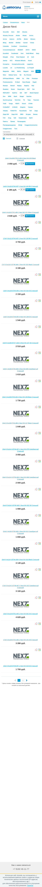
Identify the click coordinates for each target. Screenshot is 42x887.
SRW (9, 96)
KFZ (11, 60)
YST (30, 110)
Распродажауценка (9, 125)
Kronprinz (6, 64)
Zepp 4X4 (6, 114)
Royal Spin (20, 89)
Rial (33, 85)
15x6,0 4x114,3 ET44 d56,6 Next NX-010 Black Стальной (20, 559)
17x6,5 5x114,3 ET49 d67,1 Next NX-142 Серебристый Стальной (20, 586)
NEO (32, 71)
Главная (5, 22)
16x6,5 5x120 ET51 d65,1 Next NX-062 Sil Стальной (20, 614)
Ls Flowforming (20, 68)
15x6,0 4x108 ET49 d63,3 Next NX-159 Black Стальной (20, 397)
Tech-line (17, 100)
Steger (22, 96)
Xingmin (22, 107)
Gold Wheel (29, 53)
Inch (32, 57)
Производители (14, 22)
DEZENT (20, 50)
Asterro (12, 39)
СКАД (20, 125)
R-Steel (17, 82)
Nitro (4, 75)
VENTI (17, 103)
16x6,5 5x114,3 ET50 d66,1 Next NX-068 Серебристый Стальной (20, 478)
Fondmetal (14, 53)
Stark (15, 96)
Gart (22, 53)
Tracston (36, 100)
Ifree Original (20, 57)
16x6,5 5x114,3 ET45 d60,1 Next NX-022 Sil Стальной (20, 505)
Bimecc (32, 39)
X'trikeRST (6, 107)
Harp (37, 53)
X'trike (30, 103)
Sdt (21, 93)
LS (11, 68)
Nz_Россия (27, 75)
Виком (35, 114)
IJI (28, 57)
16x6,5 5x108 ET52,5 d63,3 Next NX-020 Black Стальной (20, 159)
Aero (12, 32)
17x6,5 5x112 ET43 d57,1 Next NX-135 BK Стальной (20, 238)
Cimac (32, 42)
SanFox (14, 93)
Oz (23, 78)
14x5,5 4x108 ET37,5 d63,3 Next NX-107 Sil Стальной (20, 343)
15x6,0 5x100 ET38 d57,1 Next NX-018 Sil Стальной (20, 666)
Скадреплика (7, 128)
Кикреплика (23, 118)
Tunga (11, 103)
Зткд (9, 118)
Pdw (28, 78)
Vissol (24, 103)
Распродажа (21, 121)
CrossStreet (23, 46)
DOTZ (27, 50)
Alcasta (24, 32)
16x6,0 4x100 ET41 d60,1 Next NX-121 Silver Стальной (20, 212)
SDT (26, 93)
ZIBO (21, 114)
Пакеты (5, 121)
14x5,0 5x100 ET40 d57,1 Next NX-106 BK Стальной (20, 186)
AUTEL (19, 39)
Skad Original (34, 93)
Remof (12, 85)
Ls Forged (30, 68)
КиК (15, 118)
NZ (20, 75)
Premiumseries (8, 82)
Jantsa (5, 60)
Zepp (36, 110)
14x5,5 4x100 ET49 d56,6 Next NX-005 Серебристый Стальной (20, 370)
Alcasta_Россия (8, 35)
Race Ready (26, 82)
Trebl (4, 103)
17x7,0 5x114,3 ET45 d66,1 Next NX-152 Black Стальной (20, 264)
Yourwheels (23, 110)
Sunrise (29, 96)
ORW (18, 78)
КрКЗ (30, 118)
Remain (5, 85)
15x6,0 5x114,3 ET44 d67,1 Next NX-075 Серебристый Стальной (20, 450)
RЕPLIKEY (6, 93)
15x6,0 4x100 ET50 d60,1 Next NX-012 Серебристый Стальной (20, 532)
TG (24, 100)
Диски (23, 22)
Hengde (5, 57)
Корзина (27, 6)
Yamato (30, 107)
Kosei (30, 60)
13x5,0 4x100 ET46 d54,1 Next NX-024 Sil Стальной (20, 290)
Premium (35, 78)
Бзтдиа (28, 114)
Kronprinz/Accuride (18, 64)
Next (38, 71)
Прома (12, 121)
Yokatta (5, 110)
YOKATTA (13, 110)
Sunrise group (7, 100)
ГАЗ (4, 118)
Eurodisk (6, 53)
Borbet (11, 42)
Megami (25, 71)
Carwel (25, 42)
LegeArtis (30, 64)
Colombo (6, 46)
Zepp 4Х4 (14, 114)
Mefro (19, 71)
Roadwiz (5, 89)
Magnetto (6, 71)
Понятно (30, 885)
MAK (13, 71)
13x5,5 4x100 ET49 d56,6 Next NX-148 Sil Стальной (20, 317)
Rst (33, 89)
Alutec (18, 35)
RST (28, 89)
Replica (26, 85)
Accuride (6, 32)
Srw (4, 96)
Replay (19, 85)
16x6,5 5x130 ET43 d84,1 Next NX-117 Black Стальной (20, 423)
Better (26, 39)
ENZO (34, 50)
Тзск (15, 128)
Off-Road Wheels (8, 78)
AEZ (18, 32)
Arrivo (31, 35)
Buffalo (18, 42)
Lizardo (5, 68)
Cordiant (14, 46)
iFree (12, 57)
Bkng (4, 42)
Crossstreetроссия (9, 50)
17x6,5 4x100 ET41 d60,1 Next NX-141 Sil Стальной (20, 640)
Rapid (34, 82)
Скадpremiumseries (31, 125)
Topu (29, 100)
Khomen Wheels (20, 60)
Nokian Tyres (13, 75)
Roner (13, 89)
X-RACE (14, 107)
